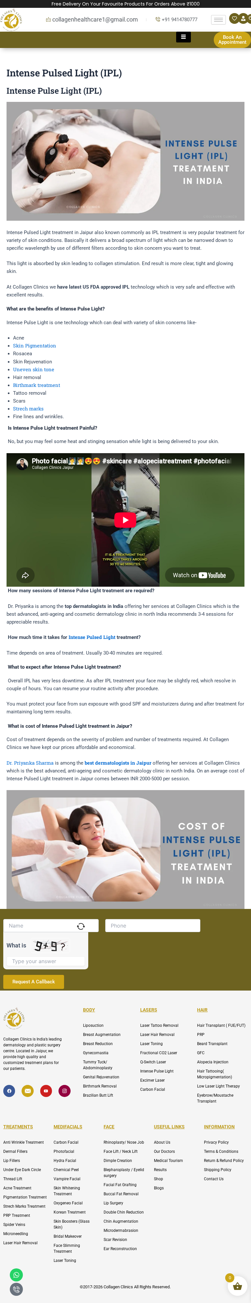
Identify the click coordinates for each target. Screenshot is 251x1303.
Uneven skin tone (33, 369)
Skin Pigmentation (34, 345)
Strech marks (28, 408)
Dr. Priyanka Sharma (30, 763)
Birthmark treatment (36, 385)
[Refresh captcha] (81, 926)
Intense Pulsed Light (92, 637)
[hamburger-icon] (218, 19)
